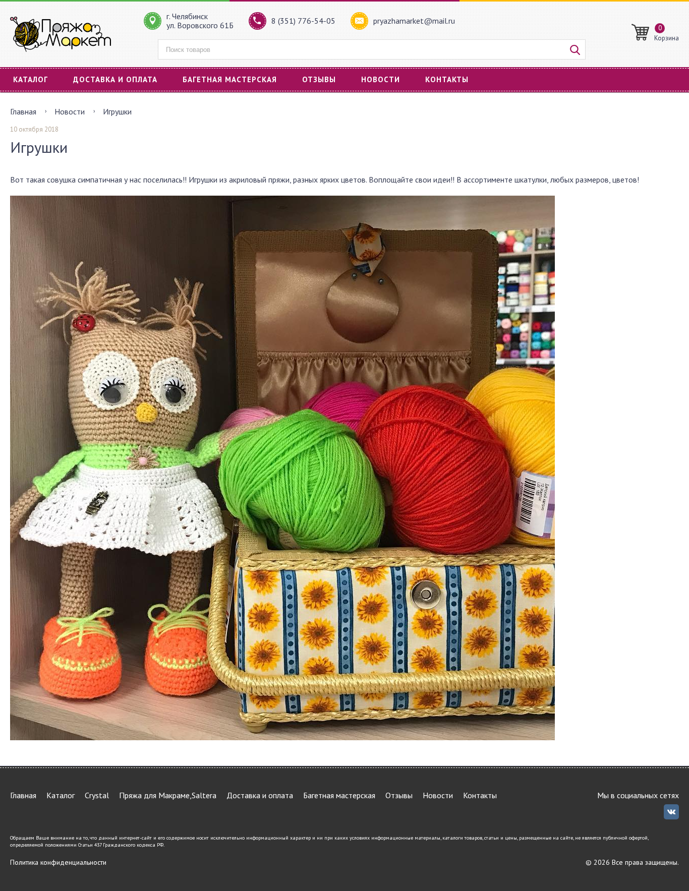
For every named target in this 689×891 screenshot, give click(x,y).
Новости (380, 79)
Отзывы (319, 79)
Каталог (30, 79)
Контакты (447, 79)
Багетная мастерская (230, 79)
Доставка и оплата (115, 79)
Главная (23, 111)
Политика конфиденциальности (58, 862)
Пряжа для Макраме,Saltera (167, 795)
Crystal (97, 795)
